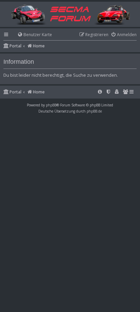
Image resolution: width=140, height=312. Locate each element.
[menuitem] (31, 35)
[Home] (70, 13)
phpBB (51, 105)
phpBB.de (94, 111)
